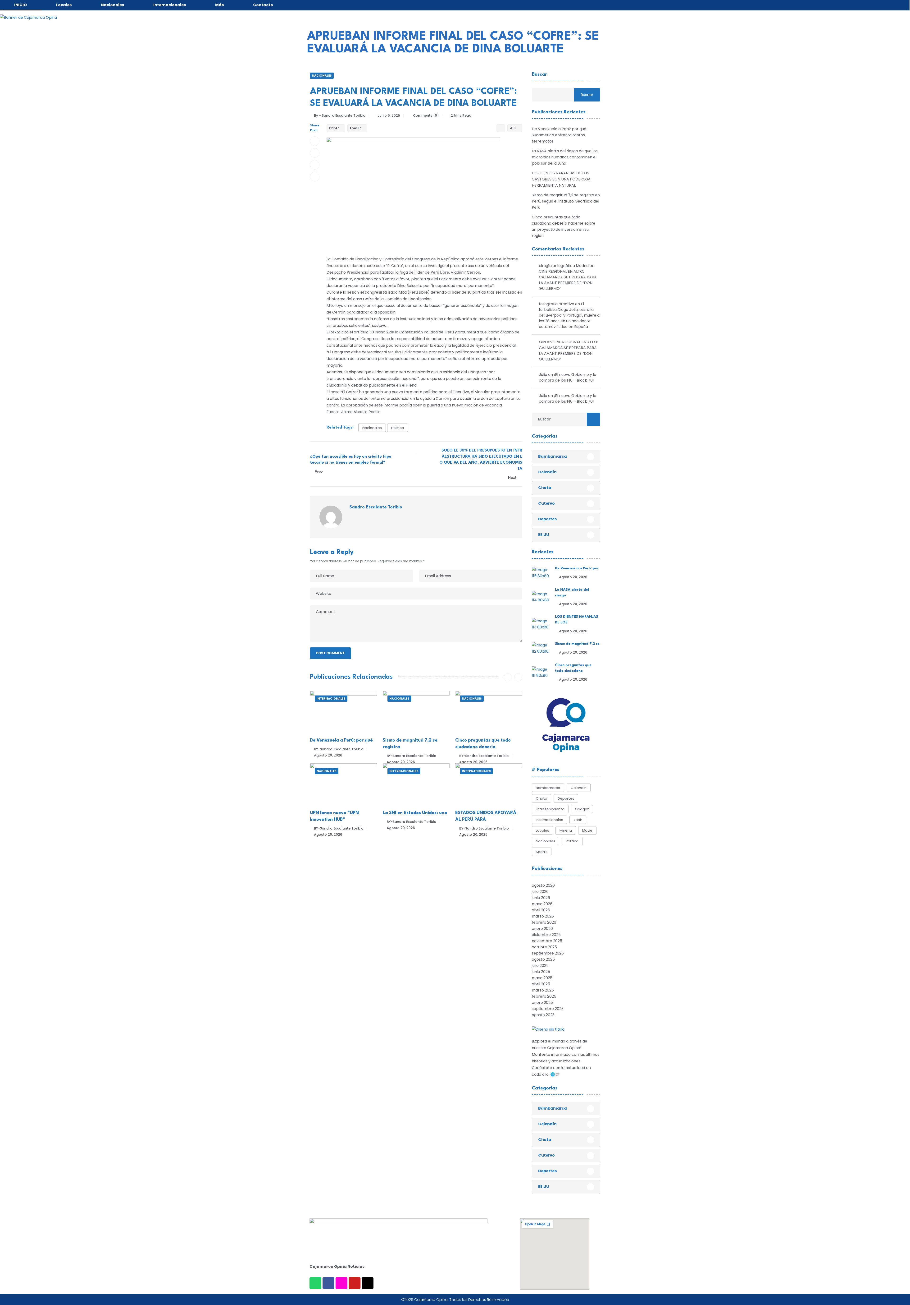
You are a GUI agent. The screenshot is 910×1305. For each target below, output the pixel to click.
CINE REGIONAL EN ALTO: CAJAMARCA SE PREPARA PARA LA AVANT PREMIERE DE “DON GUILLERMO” (568, 280)
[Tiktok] (367, 1283)
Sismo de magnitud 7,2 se (577, 644)
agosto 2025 (543, 959)
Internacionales (331, 698)
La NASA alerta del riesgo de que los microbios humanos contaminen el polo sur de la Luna (565, 157)
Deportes (547, 519)
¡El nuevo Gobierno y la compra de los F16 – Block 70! (567, 377)
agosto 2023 (543, 1015)
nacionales (372, 427)
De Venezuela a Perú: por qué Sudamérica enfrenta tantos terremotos (559, 135)
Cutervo (546, 503)
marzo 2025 (543, 990)
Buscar (539, 74)
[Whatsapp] (315, 1283)
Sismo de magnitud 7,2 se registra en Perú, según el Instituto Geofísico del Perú (566, 201)
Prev (319, 471)
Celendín (547, 472)
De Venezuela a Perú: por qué (341, 740)
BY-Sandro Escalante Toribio (339, 749)
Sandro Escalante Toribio (375, 507)
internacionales (549, 819)
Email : (355, 128)
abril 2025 (541, 984)
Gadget (582, 809)
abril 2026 (541, 910)
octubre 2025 (544, 947)
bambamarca (548, 787)
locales (542, 830)
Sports (541, 851)
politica (397, 427)
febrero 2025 (544, 996)
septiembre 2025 (548, 953)
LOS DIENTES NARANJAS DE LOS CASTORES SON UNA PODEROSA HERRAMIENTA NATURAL (561, 179)
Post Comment (330, 653)
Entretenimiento (550, 809)
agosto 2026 (543, 885)
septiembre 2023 (548, 1008)
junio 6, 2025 (389, 115)
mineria (566, 830)
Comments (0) (425, 115)
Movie (587, 830)
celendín (579, 787)
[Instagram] (341, 1283)
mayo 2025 (542, 978)
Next (513, 477)
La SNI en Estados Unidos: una (415, 813)
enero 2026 (542, 928)
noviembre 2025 (547, 941)
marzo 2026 (543, 916)
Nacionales (322, 76)
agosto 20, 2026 (328, 755)
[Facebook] (328, 1283)
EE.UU (543, 534)
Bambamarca (552, 456)
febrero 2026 (544, 922)
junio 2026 (541, 897)
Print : (334, 128)
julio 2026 (540, 891)
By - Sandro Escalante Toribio (339, 115)
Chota (544, 487)
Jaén (577, 819)
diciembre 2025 (546, 934)
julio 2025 (540, 965)
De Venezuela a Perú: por (577, 568)
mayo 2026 (542, 904)
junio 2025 (541, 971)
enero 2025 (542, 1002)
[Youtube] (354, 1283)
